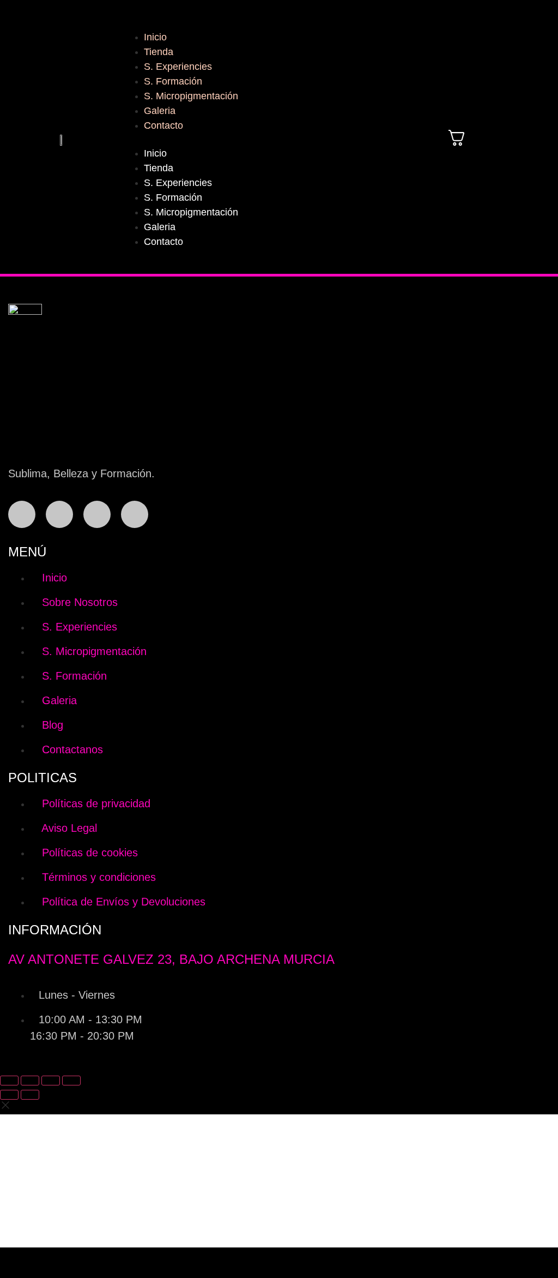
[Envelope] (134, 514)
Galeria (159, 110)
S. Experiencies (178, 66)
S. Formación (173, 81)
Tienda (158, 51)
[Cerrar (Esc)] (71, 1080)
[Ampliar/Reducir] (9, 1080)
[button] (260, 139)
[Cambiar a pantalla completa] (30, 1080)
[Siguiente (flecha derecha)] (30, 1095)
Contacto (163, 125)
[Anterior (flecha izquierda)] (9, 1095)
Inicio (155, 37)
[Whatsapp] (97, 514)
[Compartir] (50, 1080)
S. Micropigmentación (191, 96)
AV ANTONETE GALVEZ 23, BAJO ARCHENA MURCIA (171, 959)
